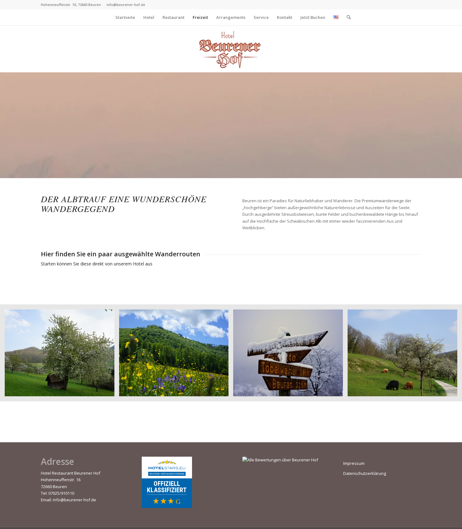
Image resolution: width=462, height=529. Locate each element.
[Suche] (347, 17)
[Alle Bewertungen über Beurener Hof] (280, 460)
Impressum (354, 463)
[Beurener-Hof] (231, 48)
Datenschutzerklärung (364, 473)
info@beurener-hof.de (74, 500)
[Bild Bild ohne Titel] (62, 355)
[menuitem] (125, 17)
